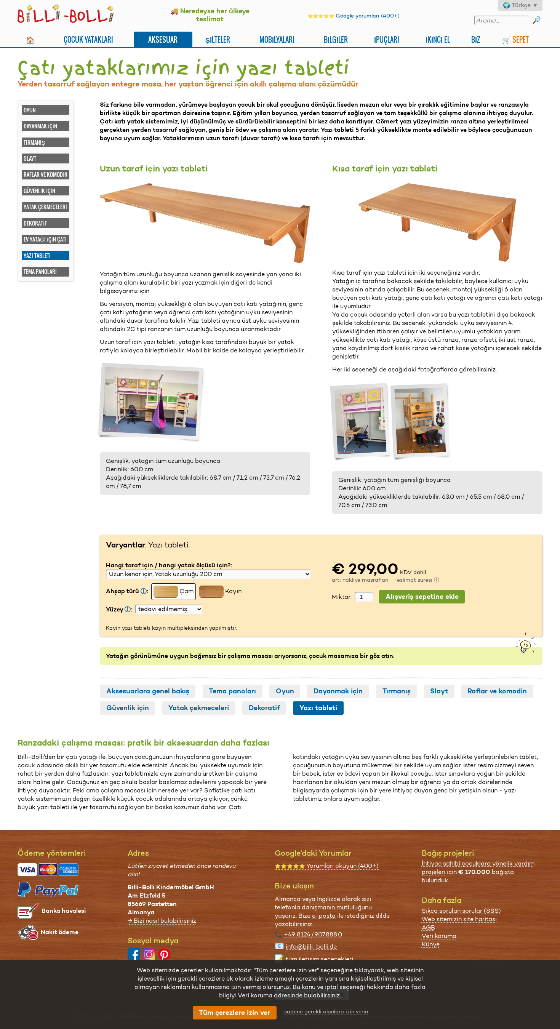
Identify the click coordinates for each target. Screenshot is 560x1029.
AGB (428, 927)
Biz (475, 39)
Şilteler (217, 39)
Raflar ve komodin (45, 174)
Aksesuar (163, 39)
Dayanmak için (40, 126)
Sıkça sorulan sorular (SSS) (461, 910)
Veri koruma (439, 935)
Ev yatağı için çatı (45, 239)
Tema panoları (40, 271)
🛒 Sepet (515, 39)
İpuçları (386, 39)
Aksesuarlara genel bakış (147, 691)
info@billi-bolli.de (311, 946)
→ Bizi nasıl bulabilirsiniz (162, 920)
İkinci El (438, 39)
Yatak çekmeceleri (45, 207)
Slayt (30, 158)
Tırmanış (34, 142)
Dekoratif (35, 223)
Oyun (30, 110)
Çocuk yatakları (88, 39)
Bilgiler (336, 39)
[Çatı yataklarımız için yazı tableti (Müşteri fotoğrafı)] (151, 402)
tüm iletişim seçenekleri (319, 959)
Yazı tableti (318, 708)
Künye (431, 944)
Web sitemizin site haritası (459, 919)
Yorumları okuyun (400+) (327, 865)
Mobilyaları (276, 39)
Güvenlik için (39, 191)
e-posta (324, 915)
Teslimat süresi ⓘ (416, 579)
